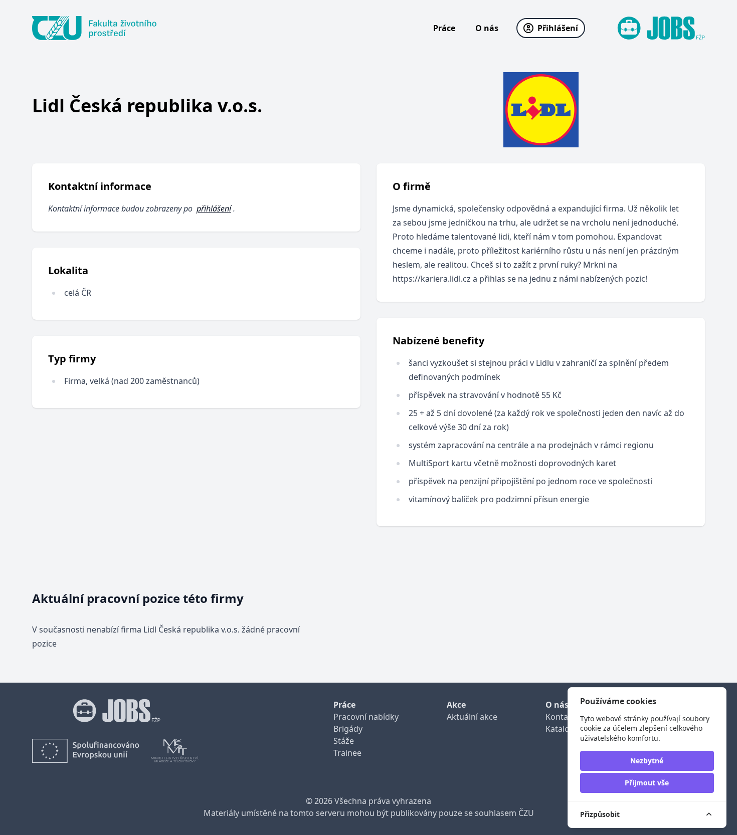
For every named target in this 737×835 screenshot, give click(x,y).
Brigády (347, 728)
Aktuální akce (472, 716)
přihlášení (214, 208)
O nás (486, 28)
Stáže (343, 740)
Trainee (347, 752)
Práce (444, 28)
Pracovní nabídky (366, 716)
